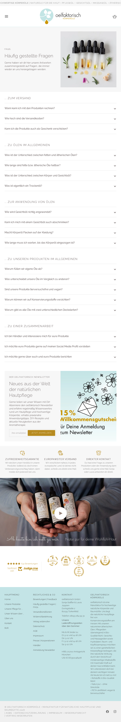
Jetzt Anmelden (41, 433)
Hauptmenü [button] (12, 595)
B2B (7, 628)
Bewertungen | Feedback (45, 599)
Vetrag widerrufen (41, 621)
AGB (35, 631)
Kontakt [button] (67, 595)
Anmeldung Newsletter (44, 650)
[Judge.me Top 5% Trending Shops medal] (79, 572)
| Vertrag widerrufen (18, 716)
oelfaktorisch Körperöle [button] (99, 596)
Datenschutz (39, 626)
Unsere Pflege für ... (13, 609)
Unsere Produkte (12, 604)
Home (8, 599)
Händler (36, 645)
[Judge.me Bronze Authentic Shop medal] (92, 561)
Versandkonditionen (42, 612)
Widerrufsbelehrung (42, 616)
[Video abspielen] (60, 513)
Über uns (9, 618)
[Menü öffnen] (9, 16)
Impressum (38, 636)
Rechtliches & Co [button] (44, 595)
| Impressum (54, 713)
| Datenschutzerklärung (30, 713)
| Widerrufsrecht (75, 713)
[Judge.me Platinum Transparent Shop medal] (53, 561)
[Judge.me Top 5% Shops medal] (105, 561)
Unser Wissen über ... (14, 613)
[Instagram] (115, 711)
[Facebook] (107, 711)
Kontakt (8, 623)
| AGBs (8, 713)
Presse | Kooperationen (44, 640)
